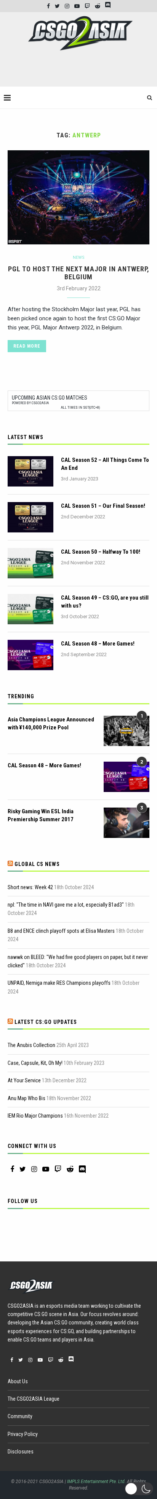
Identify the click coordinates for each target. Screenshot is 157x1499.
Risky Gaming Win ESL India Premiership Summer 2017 (41, 815)
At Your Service (24, 1080)
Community (20, 1416)
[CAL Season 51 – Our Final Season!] (30, 517)
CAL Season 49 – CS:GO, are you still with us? (105, 601)
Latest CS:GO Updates (45, 1022)
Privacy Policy (23, 1434)
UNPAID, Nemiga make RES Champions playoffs (59, 983)
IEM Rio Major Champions (35, 1116)
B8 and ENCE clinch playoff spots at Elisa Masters (61, 931)
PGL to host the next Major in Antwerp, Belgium (78, 273)
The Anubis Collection (31, 1045)
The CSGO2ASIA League (33, 1399)
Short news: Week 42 (30, 887)
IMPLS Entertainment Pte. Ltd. (96, 1481)
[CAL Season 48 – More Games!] (30, 655)
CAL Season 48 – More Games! (98, 643)
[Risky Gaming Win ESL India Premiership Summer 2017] (126, 823)
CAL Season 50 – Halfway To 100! (100, 551)
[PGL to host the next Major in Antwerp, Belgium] (78, 197)
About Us (18, 1381)
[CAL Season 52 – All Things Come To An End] (30, 471)
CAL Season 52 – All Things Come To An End (105, 464)
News (79, 257)
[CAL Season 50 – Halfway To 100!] (30, 563)
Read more (26, 346)
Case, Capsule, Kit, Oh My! (35, 1063)
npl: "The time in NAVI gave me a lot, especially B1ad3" (66, 905)
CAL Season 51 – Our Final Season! (103, 505)
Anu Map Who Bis (26, 1098)
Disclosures (21, 1452)
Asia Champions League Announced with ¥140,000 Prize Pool (51, 723)
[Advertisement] (80, 71)
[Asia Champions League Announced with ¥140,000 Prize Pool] (126, 731)
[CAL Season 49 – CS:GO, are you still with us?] (30, 609)
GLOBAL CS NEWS (37, 864)
